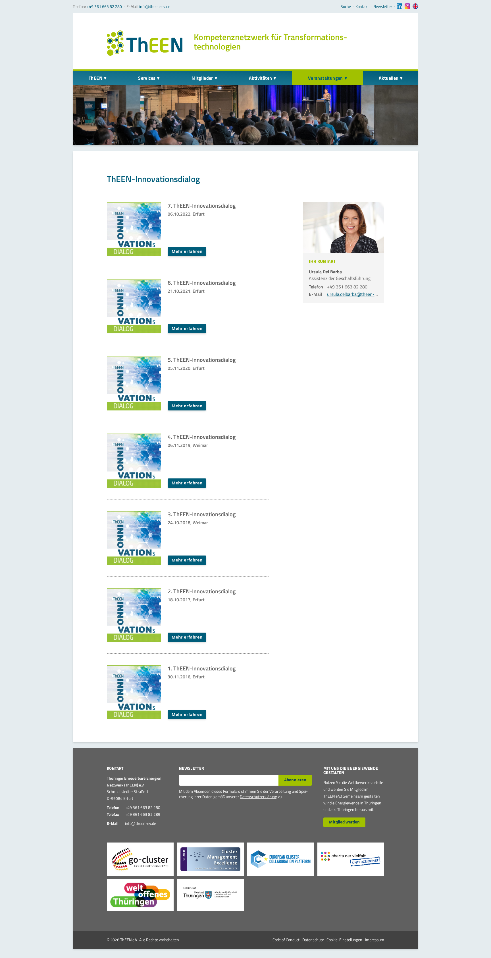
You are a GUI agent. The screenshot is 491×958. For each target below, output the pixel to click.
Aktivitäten (260, 78)
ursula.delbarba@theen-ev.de (355, 294)
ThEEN (95, 78)
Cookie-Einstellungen (344, 940)
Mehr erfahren (187, 251)
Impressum (374, 940)
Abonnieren (295, 779)
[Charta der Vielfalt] (351, 859)
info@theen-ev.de (154, 6)
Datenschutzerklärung (258, 797)
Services (146, 78)
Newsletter (382, 7)
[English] (415, 6)
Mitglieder (202, 78)
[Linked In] (399, 6)
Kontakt (362, 7)
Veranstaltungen (325, 78)
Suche (346, 7)
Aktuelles (388, 78)
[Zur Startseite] (144, 43)
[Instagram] (407, 6)
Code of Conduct (285, 940)
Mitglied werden (344, 822)
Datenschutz (313, 940)
